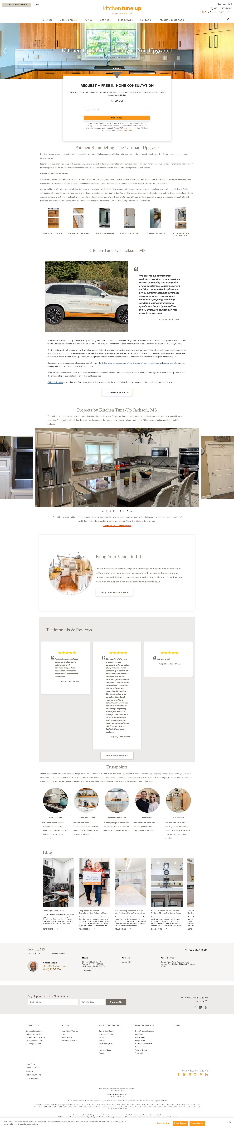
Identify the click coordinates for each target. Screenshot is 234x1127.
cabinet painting (129, 363)
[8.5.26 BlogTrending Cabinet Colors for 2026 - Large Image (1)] (58, 882)
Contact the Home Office (34, 1041)
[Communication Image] (86, 800)
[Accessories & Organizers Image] (181, 218)
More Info (226, 12)
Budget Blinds (140, 1041)
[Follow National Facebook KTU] (178, 1074)
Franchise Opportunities (16, 5)
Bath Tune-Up (140, 1037)
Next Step (117, 118)
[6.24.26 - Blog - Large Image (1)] (167, 882)
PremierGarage (140, 1047)
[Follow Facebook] (195, 1007)
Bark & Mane (139, 1034)
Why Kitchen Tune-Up (70, 1031)
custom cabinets (170, 363)
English (36, 5)
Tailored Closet (141, 1050)
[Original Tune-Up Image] (53, 218)
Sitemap (176, 1025)
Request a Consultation (34, 1031)
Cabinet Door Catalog (106, 1031)
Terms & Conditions (32, 1068)
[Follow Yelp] (206, 1007)
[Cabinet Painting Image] (104, 218)
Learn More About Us (117, 392)
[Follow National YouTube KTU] (184, 1074)
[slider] (117, 51)
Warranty (102, 1037)
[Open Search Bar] (228, 19)
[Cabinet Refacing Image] (129, 218)
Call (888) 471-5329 (33, 1044)
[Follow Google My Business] (200, 1007)
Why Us (89, 20)
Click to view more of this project (117, 526)
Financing (102, 1041)
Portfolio (102, 1053)
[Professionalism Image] (117, 800)
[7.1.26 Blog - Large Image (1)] (130, 882)
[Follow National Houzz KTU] (206, 1074)
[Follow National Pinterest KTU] (201, 1074)
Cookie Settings (163, 1123)
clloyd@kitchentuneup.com (55, 966)
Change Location (210, 12)
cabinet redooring (144, 363)
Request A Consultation (172, 20)
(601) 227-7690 (198, 950)
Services (47, 20)
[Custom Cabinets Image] (155, 218)
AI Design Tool (67, 20)
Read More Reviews (117, 755)
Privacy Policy (127, 130)
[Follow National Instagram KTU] (195, 1074)
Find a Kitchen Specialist (34, 1034)
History (65, 1034)
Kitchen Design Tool (106, 1034)
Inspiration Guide (105, 1050)
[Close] (230, 1122)
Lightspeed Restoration (143, 1044)
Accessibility (30, 1071)
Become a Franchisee (69, 1041)
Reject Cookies (180, 1123)
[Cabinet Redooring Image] (78, 218)
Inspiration (146, 20)
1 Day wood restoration (112, 363)
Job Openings (67, 1037)
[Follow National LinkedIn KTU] (190, 1074)
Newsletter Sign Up (106, 1044)
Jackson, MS (225, 4)
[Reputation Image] (55, 800)
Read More (52, 929)
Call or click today (55, 382)
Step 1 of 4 (118, 100)
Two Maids (139, 1053)
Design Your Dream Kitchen (114, 592)
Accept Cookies (197, 1123)
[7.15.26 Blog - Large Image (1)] (94, 882)
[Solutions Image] (178, 800)
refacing (155, 363)
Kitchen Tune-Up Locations (35, 1037)
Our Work (105, 20)
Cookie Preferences (32, 1079)
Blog (100, 1047)
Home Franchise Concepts (144, 1031)
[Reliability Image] (147, 800)
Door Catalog (125, 20)
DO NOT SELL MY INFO (33, 1075)
